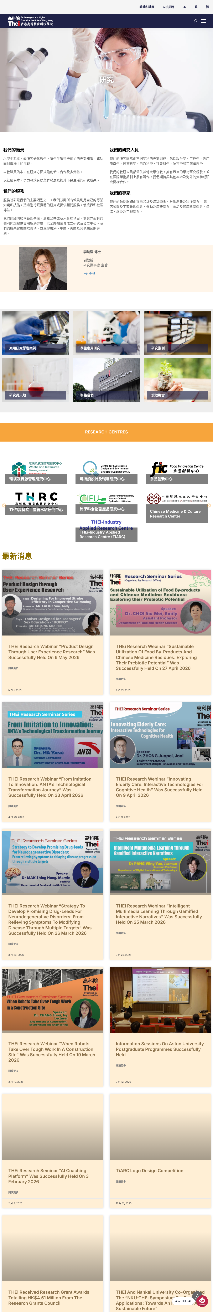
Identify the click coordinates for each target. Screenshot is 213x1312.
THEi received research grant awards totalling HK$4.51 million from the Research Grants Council (48, 1298)
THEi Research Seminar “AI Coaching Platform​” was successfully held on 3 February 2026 (48, 1176)
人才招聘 (168, 7)
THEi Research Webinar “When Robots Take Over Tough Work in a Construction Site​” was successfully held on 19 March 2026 (51, 1052)
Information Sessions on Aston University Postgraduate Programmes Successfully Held (160, 1049)
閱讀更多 (13, 668)
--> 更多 (89, 273)
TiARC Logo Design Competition (149, 1170)
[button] (4, 505)
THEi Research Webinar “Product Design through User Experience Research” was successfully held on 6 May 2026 (51, 652)
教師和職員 (147, 7)
